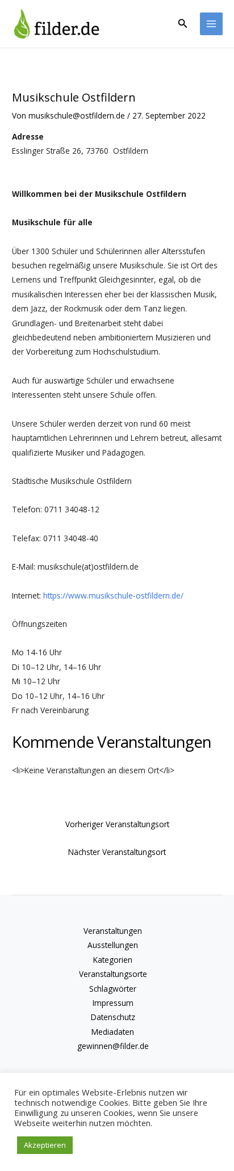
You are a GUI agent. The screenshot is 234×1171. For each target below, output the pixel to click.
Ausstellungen (112, 945)
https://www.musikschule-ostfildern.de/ (113, 595)
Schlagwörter (112, 988)
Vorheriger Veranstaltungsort (117, 824)
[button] (183, 23)
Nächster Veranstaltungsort (117, 851)
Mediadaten (112, 1031)
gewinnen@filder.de (113, 1046)
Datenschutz (113, 1017)
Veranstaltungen (112, 930)
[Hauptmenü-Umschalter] (211, 24)
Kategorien (112, 959)
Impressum (113, 1002)
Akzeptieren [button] (45, 1145)
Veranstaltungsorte (113, 973)
